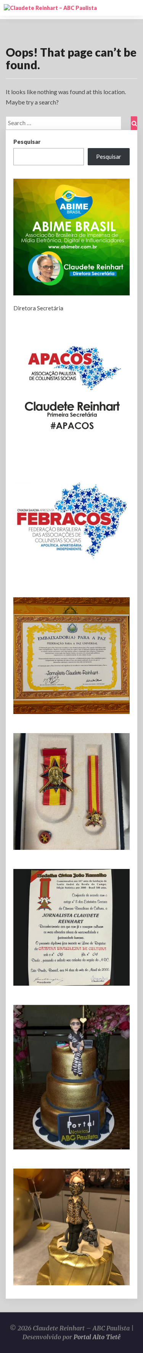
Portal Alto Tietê (97, 1337)
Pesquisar (26, 141)
